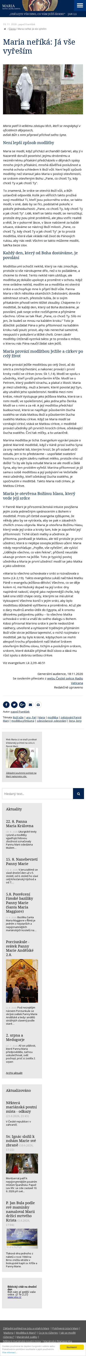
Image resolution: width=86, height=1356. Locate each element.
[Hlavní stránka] (5, 28)
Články (12, 28)
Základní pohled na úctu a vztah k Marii (26, 1328)
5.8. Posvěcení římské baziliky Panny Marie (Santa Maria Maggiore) (19, 903)
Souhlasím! (72, 1347)
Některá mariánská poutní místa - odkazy (21, 1107)
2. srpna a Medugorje (15, 1037)
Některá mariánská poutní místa (22, 1341)
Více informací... (9, 1352)
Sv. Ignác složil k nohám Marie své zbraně (21, 1140)
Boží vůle (18, 717)
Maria (41, 717)
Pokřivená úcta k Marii (65, 1328)
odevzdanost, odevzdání (51, 721)
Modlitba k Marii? (26, 1332)
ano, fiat (31, 717)
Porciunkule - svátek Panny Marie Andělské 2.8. (20, 948)
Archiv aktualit (14, 1073)
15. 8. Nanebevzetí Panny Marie (22, 861)
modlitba (53, 717)
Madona (8, 1332)
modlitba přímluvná (22, 721)
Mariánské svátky (27, 1337)
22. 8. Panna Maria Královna (19, 823)
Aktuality (14, 809)
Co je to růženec (48, 1332)
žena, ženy (75, 721)
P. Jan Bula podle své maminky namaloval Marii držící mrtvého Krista (20, 1211)
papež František (26, 24)
